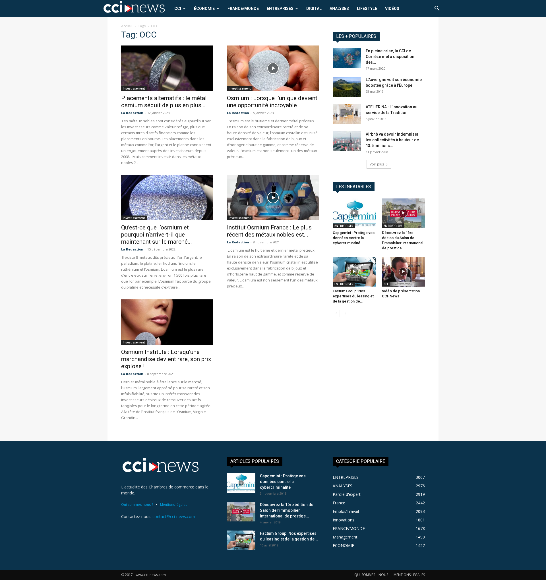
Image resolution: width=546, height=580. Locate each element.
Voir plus (377, 164)
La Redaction (132, 113)
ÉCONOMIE (204, 8)
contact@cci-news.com (173, 516)
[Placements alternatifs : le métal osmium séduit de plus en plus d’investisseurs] (167, 68)
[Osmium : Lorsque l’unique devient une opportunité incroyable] (273, 68)
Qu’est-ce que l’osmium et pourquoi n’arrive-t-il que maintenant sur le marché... (156, 234)
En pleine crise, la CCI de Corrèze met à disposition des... (390, 57)
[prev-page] (336, 313)
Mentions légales (173, 504)
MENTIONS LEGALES (409, 574)
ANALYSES (339, 8)
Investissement (134, 88)
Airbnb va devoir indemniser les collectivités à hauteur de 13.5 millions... (392, 140)
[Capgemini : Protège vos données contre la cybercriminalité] (354, 213)
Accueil (127, 26)
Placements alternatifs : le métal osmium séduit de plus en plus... (164, 102)
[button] (437, 9)
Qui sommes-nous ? (137, 504)
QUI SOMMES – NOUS (371, 574)
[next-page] (345, 313)
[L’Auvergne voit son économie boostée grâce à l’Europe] (347, 87)
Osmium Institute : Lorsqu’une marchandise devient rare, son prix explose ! (166, 359)
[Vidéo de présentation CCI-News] (403, 272)
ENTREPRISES (280, 8)
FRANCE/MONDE (243, 8)
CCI (177, 8)
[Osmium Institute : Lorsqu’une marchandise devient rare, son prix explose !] (167, 322)
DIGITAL (314, 8)
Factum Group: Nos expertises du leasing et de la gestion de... (353, 296)
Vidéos (392, 8)
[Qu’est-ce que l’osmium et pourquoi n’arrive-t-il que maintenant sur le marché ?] (167, 197)
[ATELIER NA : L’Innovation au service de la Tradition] (347, 114)
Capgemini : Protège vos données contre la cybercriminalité (354, 238)
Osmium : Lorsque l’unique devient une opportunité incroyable (272, 102)
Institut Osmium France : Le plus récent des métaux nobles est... (269, 231)
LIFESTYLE (367, 8)
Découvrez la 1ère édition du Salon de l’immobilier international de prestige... (286, 510)
